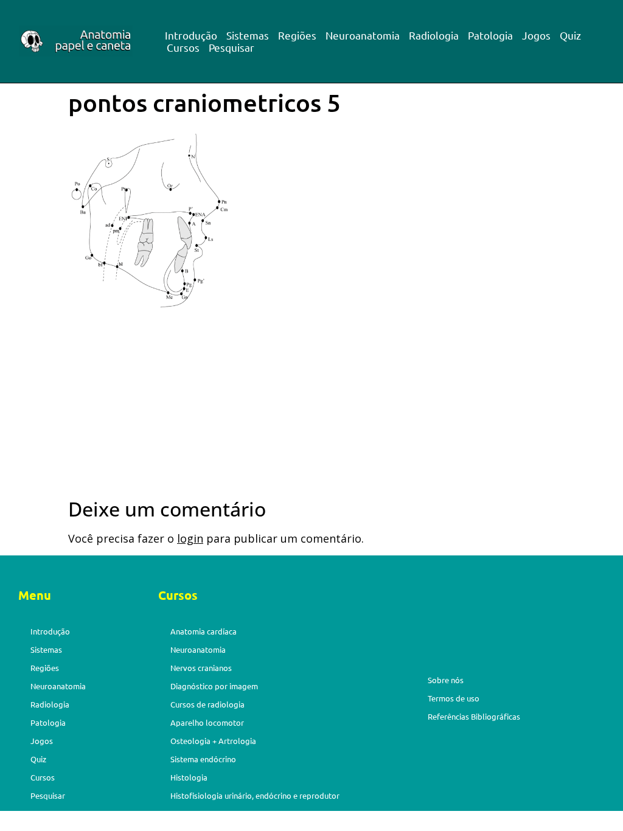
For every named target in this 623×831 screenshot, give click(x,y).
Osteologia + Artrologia (213, 740)
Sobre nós (446, 680)
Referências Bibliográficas (474, 716)
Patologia (490, 35)
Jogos (536, 35)
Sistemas (247, 35)
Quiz (570, 35)
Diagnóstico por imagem (214, 686)
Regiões (297, 35)
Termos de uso (453, 698)
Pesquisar (231, 47)
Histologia (188, 777)
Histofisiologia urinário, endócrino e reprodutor (254, 795)
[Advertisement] (311, 407)
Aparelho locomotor (207, 722)
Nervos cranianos (201, 667)
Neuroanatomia (362, 35)
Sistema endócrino (203, 759)
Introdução (191, 35)
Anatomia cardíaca (203, 631)
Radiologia (434, 35)
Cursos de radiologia (207, 704)
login (190, 538)
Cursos (183, 47)
